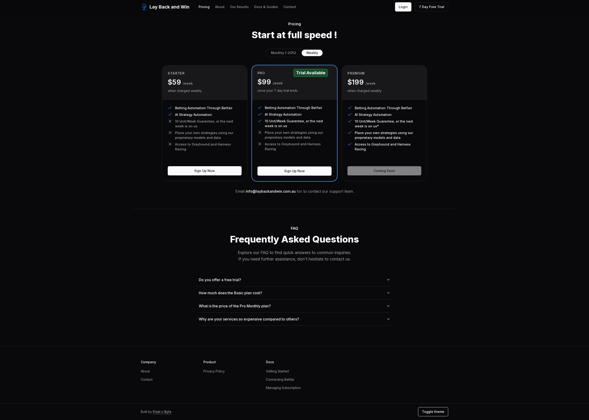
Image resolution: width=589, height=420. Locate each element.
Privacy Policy (214, 371)
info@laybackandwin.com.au (271, 191)
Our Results (239, 7)
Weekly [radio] (312, 53)
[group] (294, 53)
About (220, 7)
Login (403, 7)
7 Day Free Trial (431, 7)
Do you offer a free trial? (220, 279)
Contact (289, 7)
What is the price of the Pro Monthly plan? (235, 306)
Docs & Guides (266, 7)
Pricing (204, 7)
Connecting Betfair (280, 379)
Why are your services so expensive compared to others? (249, 319)
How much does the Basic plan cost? (230, 293)
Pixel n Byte (162, 412)
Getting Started (277, 371)
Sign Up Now (204, 171)
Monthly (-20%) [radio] (283, 53)
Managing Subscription (283, 388)
